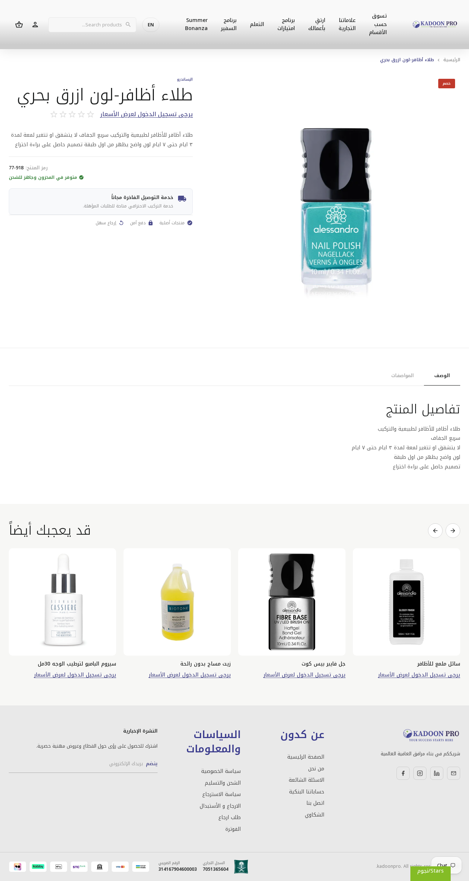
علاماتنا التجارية (347, 24)
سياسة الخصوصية (221, 771)
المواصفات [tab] (402, 375)
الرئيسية (451, 60)
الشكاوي (314, 815)
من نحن (316, 769)
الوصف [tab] (442, 375)
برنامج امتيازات (286, 24)
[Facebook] (403, 773)
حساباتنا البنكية (306, 792)
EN (151, 24)
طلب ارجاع (229, 817)
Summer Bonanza (196, 24)
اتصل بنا (315, 803)
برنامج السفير (229, 24)
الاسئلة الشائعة (306, 780)
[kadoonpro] (435, 24)
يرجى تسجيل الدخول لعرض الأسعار (146, 114)
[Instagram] (419, 773)
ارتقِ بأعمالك (316, 24)
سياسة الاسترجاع (221, 794)
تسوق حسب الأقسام (378, 24)
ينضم (152, 763)
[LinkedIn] (436, 773)
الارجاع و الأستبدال (220, 806)
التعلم (257, 24)
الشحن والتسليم (223, 783)
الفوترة (233, 829)
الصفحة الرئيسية (305, 757)
